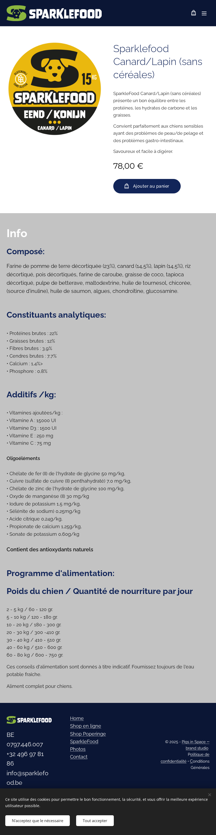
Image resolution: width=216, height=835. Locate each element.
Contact (78, 756)
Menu (204, 13)
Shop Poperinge (88, 734)
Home (77, 718)
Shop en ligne (85, 726)
